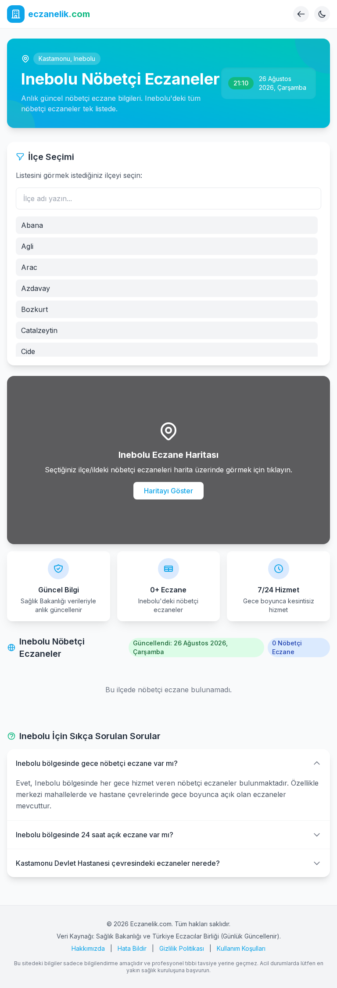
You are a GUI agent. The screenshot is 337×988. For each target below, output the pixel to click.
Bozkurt (34, 309)
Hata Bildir (132, 948)
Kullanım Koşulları (241, 948)
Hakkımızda (88, 948)
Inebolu (84, 58)
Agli (27, 246)
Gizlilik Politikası (181, 948)
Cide (28, 351)
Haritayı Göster (168, 490)
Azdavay (35, 288)
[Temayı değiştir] (322, 14)
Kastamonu (54, 58)
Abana (32, 225)
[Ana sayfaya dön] (301, 14)
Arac (29, 267)
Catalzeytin (39, 330)
